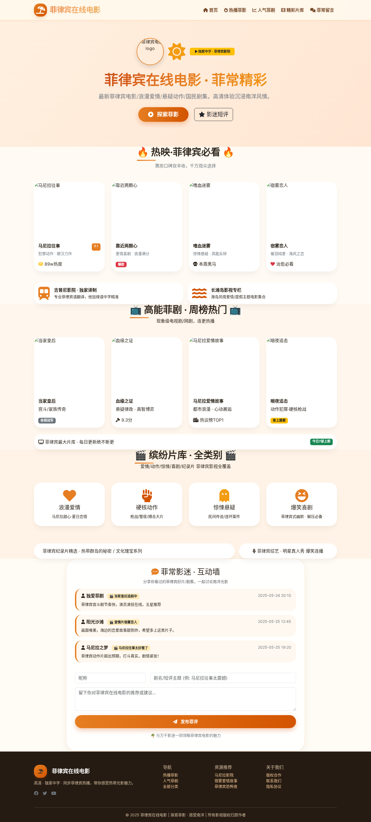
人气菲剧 (266, 10)
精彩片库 (294, 10)
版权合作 (273, 775)
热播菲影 (237, 10)
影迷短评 (216, 114)
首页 (213, 10)
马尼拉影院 (224, 775)
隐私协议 (273, 786)
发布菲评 (189, 721)
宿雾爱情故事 (226, 780)
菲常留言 (325, 10)
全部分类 (170, 786)
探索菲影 (167, 114)
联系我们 (273, 780)
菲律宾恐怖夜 (226, 786)
